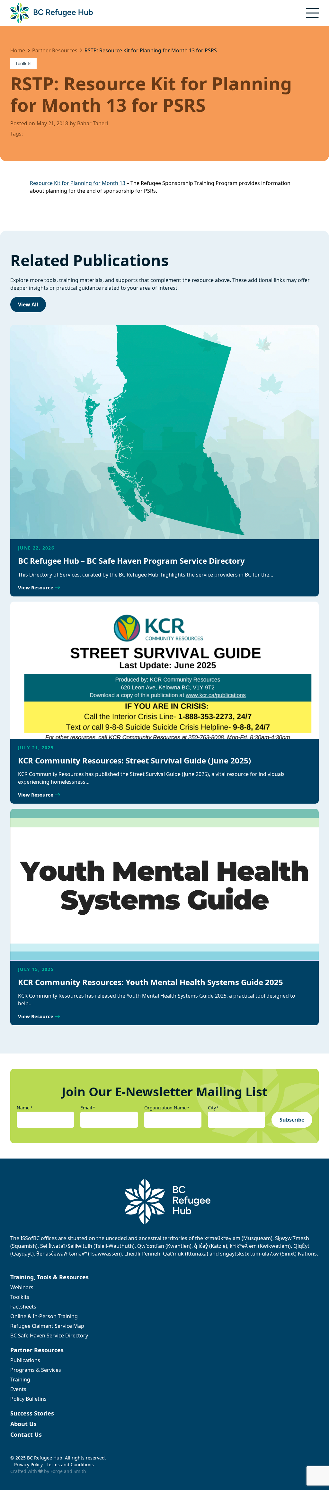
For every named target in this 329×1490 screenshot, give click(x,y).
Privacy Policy (28, 1464)
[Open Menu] (312, 13)
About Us (23, 1424)
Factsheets (23, 1306)
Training (20, 1379)
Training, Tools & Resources (49, 1277)
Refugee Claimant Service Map (47, 1325)
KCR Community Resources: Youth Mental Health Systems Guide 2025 (150, 982)
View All (28, 304)
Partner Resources (37, 1350)
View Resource (35, 587)
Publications (25, 1360)
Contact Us (26, 1434)
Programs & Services (35, 1369)
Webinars (21, 1287)
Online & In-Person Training (44, 1316)
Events (18, 1389)
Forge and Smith (68, 1471)
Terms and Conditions (70, 1464)
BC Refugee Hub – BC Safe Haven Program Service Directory (131, 560)
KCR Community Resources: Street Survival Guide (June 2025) (134, 760)
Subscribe (292, 1119)
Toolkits (23, 63)
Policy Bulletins (28, 1398)
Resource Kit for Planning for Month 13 (77, 183)
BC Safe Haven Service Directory (49, 1335)
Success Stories (32, 1413)
